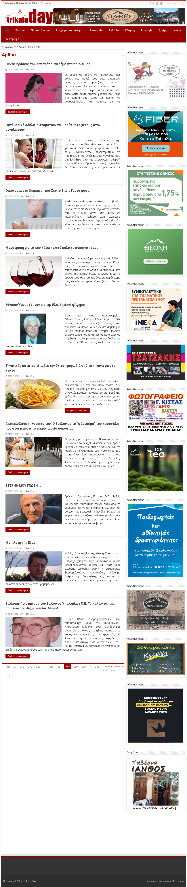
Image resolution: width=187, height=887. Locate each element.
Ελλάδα (114, 30)
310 (105, 671)
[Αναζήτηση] (183, 3)
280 (38, 666)
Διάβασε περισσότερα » (18, 112)
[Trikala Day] (27, 15)
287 (60, 666)
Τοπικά (20, 30)
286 (52, 666)
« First (7, 666)
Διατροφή (12, 39)
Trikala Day (7, 30)
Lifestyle (146, 30)
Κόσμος (130, 30)
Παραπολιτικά (40, 30)
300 (97, 666)
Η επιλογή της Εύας (20, 542)
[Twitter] (153, 3)
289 (76, 666)
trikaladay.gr (9, 47)
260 (22, 666)
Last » (7, 676)
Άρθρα (163, 30)
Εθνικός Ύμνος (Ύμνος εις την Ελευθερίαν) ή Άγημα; (45, 305)
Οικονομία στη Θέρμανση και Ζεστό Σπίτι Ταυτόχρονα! (47, 190)
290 (84, 666)
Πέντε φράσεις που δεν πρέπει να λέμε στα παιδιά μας (47, 64)
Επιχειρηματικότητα (69, 30)
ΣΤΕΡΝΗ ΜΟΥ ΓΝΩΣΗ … (23, 485)
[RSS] (161, 3)
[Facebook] (150, 3)
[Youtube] (157, 3)
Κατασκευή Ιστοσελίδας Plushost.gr (164, 853)
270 (30, 666)
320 (113, 671)
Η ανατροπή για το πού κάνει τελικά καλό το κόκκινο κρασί (51, 248)
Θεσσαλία (96, 30)
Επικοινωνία (47, 3)
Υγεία (177, 30)
